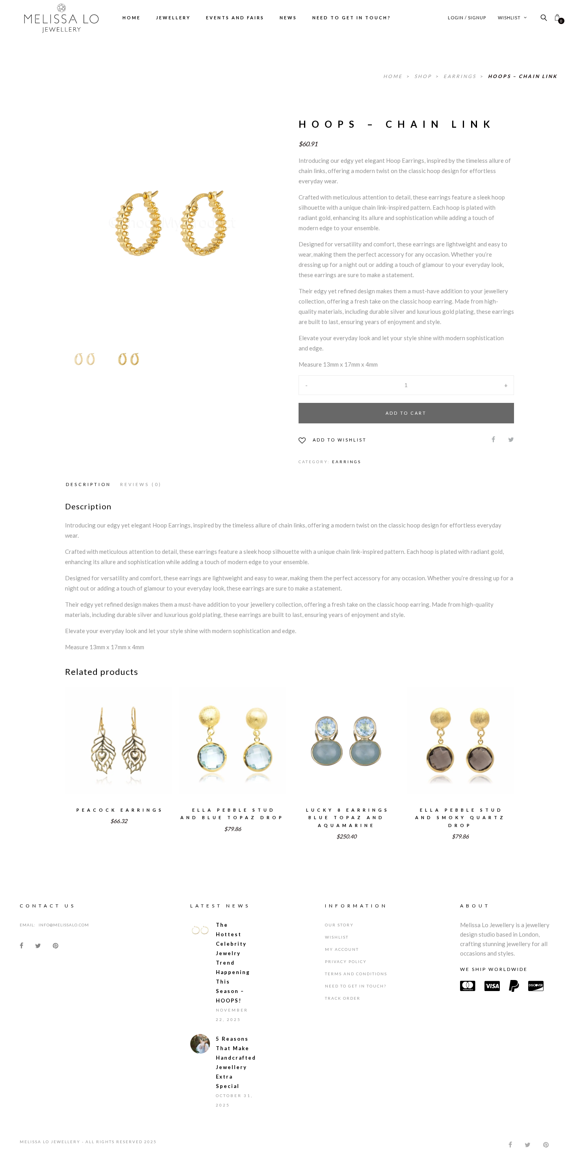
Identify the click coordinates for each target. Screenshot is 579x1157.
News (288, 17)
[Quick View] (145, 735)
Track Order (342, 998)
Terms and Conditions (356, 973)
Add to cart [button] (118, 750)
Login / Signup (467, 17)
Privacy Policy (346, 961)
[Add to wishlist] (92, 735)
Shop (424, 76)
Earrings (461, 76)
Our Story (339, 924)
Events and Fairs (235, 17)
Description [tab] (88, 484)
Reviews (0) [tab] (141, 484)
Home (131, 17)
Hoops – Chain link (522, 76)
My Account (342, 949)
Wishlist (510, 17)
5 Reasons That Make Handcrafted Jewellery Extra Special (235, 1062)
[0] (557, 17)
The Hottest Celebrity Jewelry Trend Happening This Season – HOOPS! (233, 963)
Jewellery (173, 17)
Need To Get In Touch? (351, 17)
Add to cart (406, 412)
